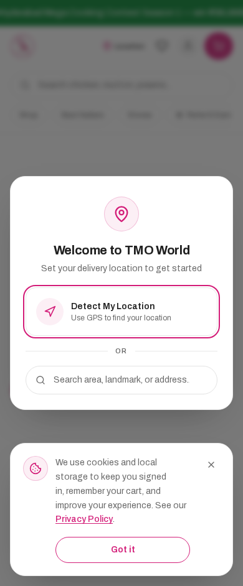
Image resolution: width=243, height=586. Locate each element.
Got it (123, 549)
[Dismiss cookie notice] (211, 464)
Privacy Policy (84, 519)
